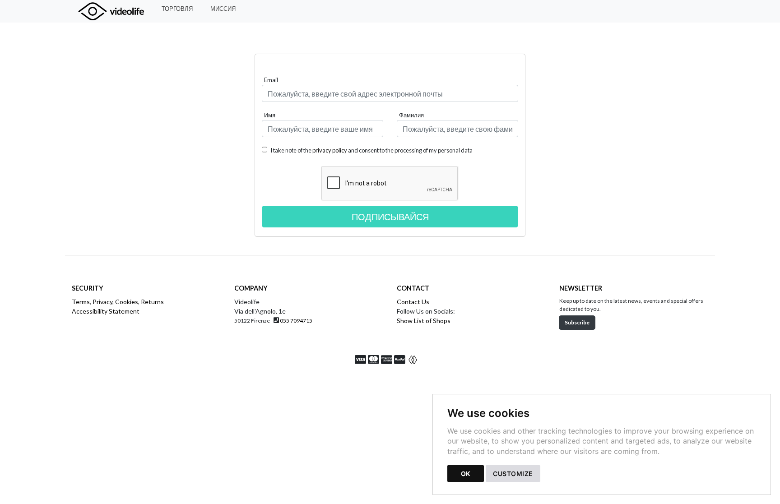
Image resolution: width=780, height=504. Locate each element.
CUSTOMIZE (513, 473)
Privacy (102, 301)
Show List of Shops (423, 320)
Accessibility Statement (105, 311)
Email (271, 79)
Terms (81, 301)
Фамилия (411, 115)
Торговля (177, 8)
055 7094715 (296, 320)
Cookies (126, 301)
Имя (269, 115)
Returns (152, 301)
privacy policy (329, 150)
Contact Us (413, 301)
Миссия (223, 8)
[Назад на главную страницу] (115, 11)
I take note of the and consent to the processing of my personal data (371, 150)
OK (465, 473)
